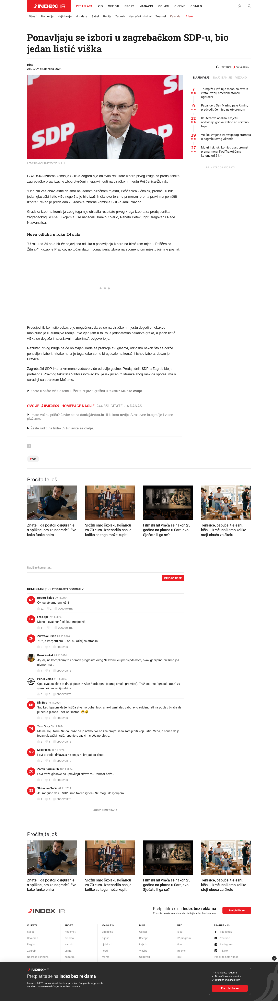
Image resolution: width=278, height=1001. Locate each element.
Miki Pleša (44, 750)
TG (31, 729)
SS (31, 791)
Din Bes (42, 702)
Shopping (107, 931)
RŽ (31, 600)
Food (105, 950)
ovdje (124, 415)
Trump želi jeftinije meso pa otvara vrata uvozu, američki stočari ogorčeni (224, 93)
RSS (179, 956)
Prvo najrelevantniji (66, 589)
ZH (31, 638)
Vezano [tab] (241, 77)
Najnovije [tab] (201, 77)
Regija (107, 16)
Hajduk (69, 944)
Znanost (160, 16)
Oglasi (163, 6)
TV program (183, 938)
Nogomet (70, 931)
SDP (33, 458)
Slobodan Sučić (47, 788)
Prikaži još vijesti (220, 167)
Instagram (226, 944)
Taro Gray (43, 726)
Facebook (226, 931)
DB (31, 705)
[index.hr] (49, 6)
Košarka (70, 956)
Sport (129, 6)
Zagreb (120, 16)
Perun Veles (45, 679)
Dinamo (69, 938)
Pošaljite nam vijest (226, 956)
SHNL (68, 950)
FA (31, 619)
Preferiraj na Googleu (234, 66)
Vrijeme (181, 950)
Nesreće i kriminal (140, 16)
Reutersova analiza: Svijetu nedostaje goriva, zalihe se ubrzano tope (225, 122)
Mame (105, 956)
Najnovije (47, 16)
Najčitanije (65, 16)
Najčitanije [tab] (222, 77)
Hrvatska (82, 16)
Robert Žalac (45, 597)
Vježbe (143, 950)
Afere (189, 16)
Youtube (225, 938)
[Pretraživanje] (248, 6)
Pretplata (84, 6)
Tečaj (179, 931)
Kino (179, 944)
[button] (32, 501)
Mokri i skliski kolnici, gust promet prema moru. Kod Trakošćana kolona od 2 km (224, 151)
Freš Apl (42, 617)
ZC (31, 771)
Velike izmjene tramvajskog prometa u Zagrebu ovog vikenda (226, 137)
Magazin (108, 925)
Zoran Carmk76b (48, 769)
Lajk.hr (143, 944)
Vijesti (113, 6)
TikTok (224, 950)
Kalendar (176, 16)
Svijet (95, 16)
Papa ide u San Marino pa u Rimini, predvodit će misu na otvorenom (224, 107)
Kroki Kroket (45, 655)
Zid (100, 6)
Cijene (179, 6)
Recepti (144, 938)
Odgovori (144, 956)
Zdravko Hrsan (46, 636)
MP (31, 752)
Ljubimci (107, 944)
